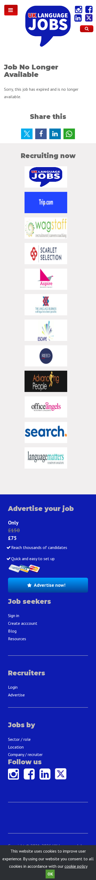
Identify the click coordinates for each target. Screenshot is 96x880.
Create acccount (22, 623)
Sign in (13, 615)
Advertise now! (49, 585)
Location (16, 747)
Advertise (16, 694)
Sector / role (19, 739)
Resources (17, 638)
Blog (12, 631)
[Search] (86, 28)
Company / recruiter (25, 754)
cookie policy (76, 866)
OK (50, 874)
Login (13, 687)
